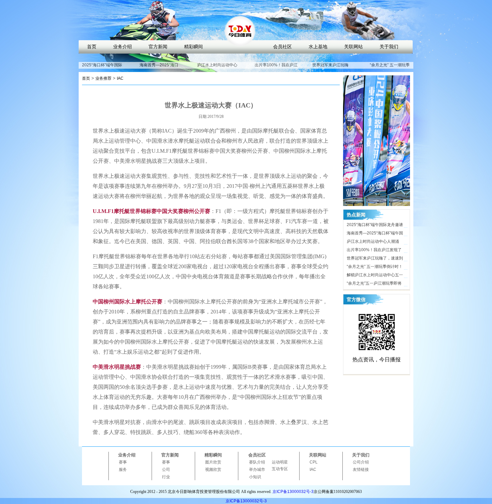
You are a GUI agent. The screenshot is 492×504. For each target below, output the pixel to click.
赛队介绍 (257, 462)
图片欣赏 (213, 462)
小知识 (255, 477)
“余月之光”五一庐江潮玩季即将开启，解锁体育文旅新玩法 (374, 284)
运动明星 (280, 462)
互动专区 (280, 468)
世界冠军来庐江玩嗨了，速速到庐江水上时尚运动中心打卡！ (375, 259)
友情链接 (361, 469)
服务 (123, 469)
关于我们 (389, 46)
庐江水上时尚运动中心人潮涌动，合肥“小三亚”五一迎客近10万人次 (374, 242)
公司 (166, 469)
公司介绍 (361, 462)
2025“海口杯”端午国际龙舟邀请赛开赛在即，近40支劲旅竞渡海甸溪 (375, 225)
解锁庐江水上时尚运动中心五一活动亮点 (375, 276)
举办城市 (257, 469)
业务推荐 (103, 78)
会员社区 (282, 46)
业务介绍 (122, 46)
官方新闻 (158, 46)
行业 (166, 477)
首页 (91, 46)
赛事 (123, 462)
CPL (314, 462)
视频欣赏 (213, 469)
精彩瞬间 (193, 46)
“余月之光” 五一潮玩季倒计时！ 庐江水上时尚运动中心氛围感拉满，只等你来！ (375, 267)
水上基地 (318, 46)
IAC (120, 78)
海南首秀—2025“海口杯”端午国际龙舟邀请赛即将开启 (375, 234)
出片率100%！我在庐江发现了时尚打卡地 (276, 68)
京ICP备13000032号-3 (293, 491)
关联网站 (353, 46)
